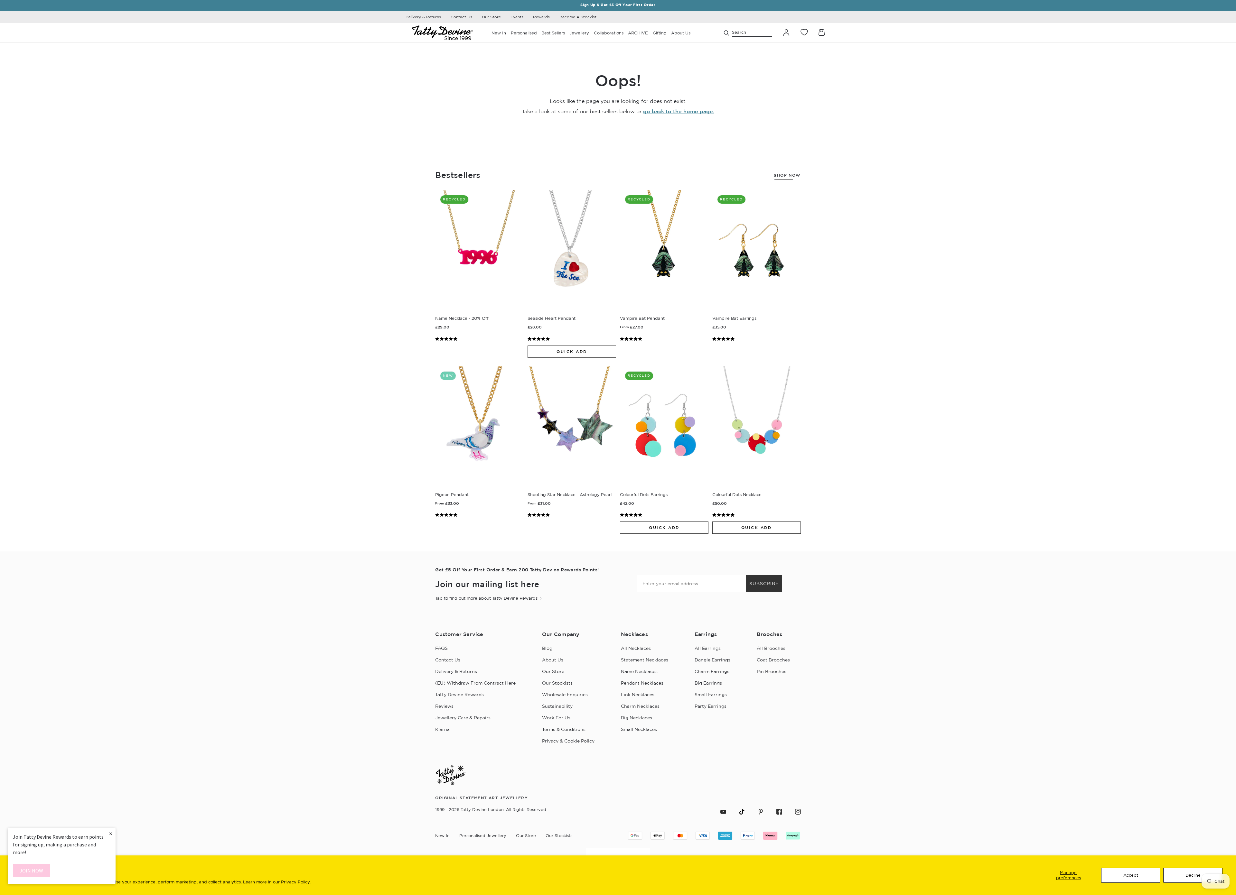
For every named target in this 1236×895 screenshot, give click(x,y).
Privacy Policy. (296, 882)
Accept (1130, 875)
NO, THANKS (681, 519)
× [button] (110, 833)
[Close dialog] (736, 388)
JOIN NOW (31, 870)
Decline (1193, 875)
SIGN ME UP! (680, 500)
